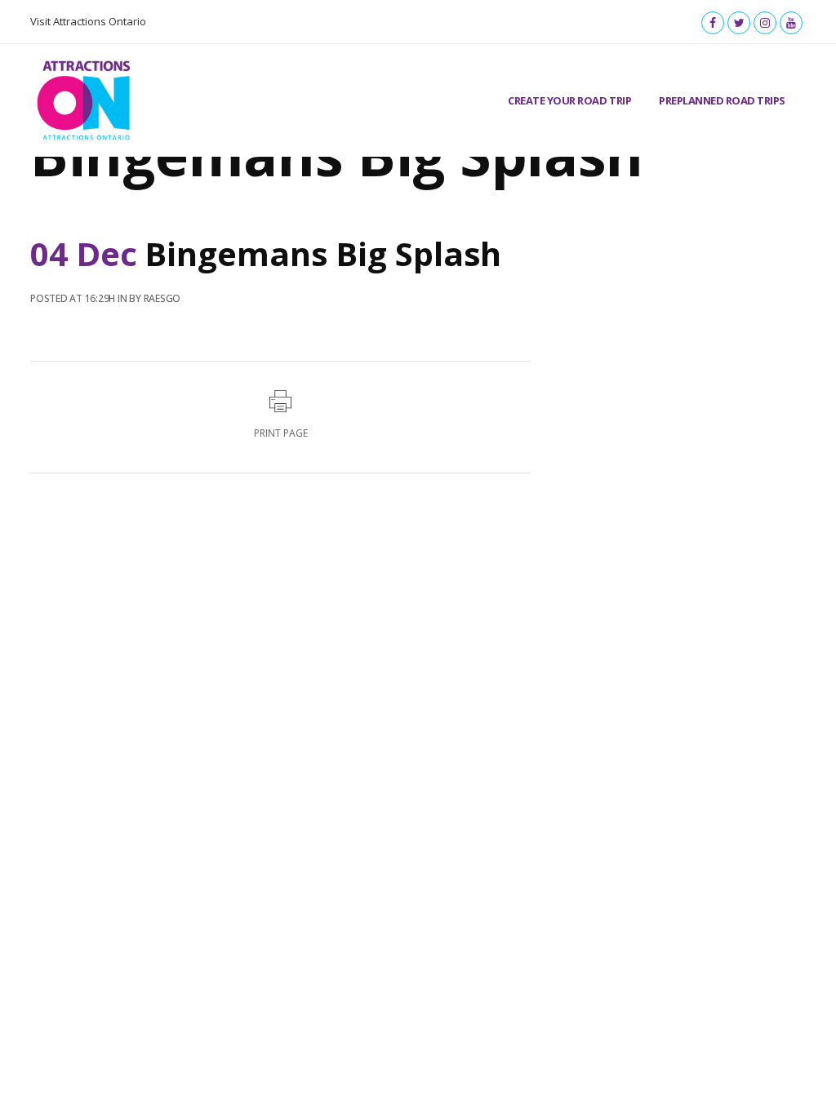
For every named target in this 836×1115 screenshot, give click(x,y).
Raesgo (162, 298)
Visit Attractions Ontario (88, 21)
